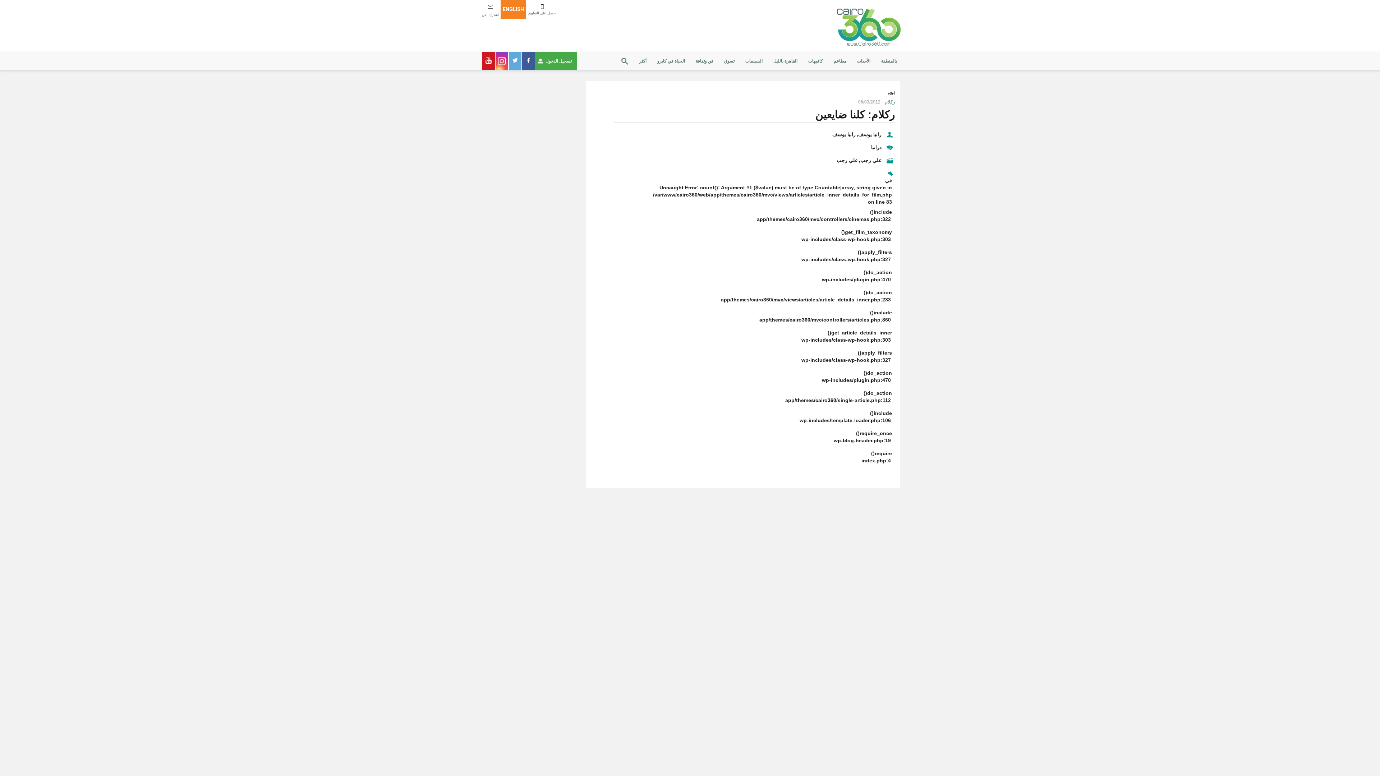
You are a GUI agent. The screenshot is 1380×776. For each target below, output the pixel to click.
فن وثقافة (704, 61)
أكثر (643, 61)
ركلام (890, 102)
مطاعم (840, 61)
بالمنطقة (889, 61)
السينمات (754, 61)
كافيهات (815, 61)
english (513, 9)
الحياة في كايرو (671, 61)
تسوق (729, 61)
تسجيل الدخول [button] (559, 61)
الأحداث (863, 61)
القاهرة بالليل (785, 61)
